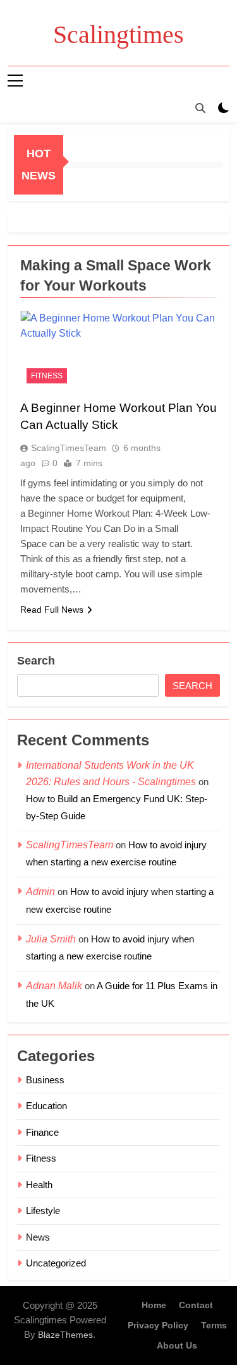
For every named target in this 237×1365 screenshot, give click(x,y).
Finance (42, 1132)
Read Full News (51, 609)
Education (46, 1105)
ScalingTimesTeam (68, 448)
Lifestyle (43, 1210)
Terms (214, 1325)
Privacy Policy (158, 1325)
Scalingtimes (118, 34)
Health (39, 1184)
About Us (177, 1345)
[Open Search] (200, 108)
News (38, 1237)
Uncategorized (56, 1263)
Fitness (47, 375)
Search (36, 660)
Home (154, 1305)
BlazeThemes (65, 1335)
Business (45, 1079)
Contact (196, 1305)
